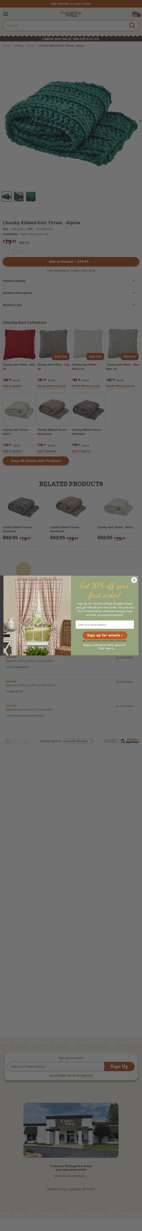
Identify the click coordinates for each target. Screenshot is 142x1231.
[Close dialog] (134, 580)
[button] (104, 635)
